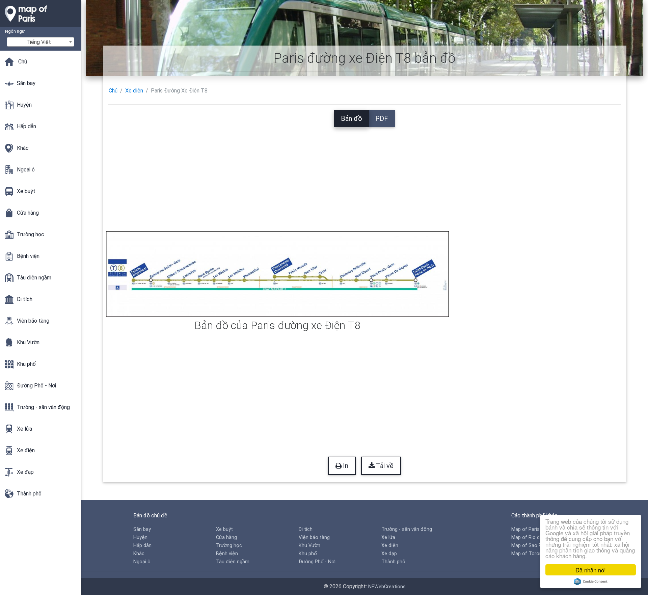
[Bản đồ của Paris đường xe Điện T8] (277, 273)
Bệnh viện (227, 554)
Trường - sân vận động (406, 529)
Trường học (229, 545)
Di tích (306, 529)
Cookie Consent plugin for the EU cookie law (591, 581)
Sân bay (142, 529)
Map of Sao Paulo (531, 545)
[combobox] (40, 42)
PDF (381, 118)
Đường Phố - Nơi (317, 562)
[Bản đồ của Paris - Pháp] (40, 23)
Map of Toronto (529, 554)
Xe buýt (224, 529)
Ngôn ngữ (15, 31)
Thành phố (393, 562)
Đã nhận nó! (590, 570)
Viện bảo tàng (314, 537)
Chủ (113, 90)
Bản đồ (351, 118)
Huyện (140, 537)
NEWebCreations (387, 587)
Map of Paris (525, 529)
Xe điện (134, 90)
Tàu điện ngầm (232, 562)
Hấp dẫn (142, 545)
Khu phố (308, 554)
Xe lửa (388, 537)
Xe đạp (389, 554)
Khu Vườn (309, 545)
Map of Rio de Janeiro (535, 537)
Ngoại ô (142, 562)
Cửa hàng (226, 537)
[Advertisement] (364, 174)
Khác (138, 554)
